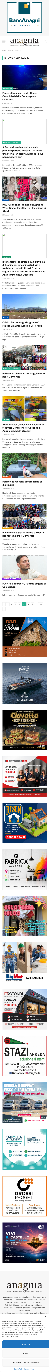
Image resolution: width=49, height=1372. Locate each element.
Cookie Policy (18, 1369)
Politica (6, 477)
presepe (10, 50)
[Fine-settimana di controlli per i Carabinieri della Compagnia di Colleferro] (24, 77)
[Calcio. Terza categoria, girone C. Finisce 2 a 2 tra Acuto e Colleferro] (24, 306)
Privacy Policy (29, 1369)
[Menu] (3, 41)
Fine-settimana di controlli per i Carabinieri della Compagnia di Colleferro (20, 96)
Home (4, 50)
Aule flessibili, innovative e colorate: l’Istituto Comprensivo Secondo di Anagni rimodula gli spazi (23, 427)
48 (41, 604)
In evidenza (7, 88)
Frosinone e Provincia (11, 142)
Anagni (6, 420)
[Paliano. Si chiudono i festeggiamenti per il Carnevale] (24, 357)
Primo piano (7, 528)
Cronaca (6, 257)
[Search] (45, 41)
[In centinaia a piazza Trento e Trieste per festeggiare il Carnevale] (24, 516)
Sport (5, 200)
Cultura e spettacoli (11, 579)
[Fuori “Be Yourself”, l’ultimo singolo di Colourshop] (24, 567)
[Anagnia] (24, 41)
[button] (45, 1317)
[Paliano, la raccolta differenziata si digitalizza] (24, 465)
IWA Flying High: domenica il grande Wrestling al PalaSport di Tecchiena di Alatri (24, 208)
